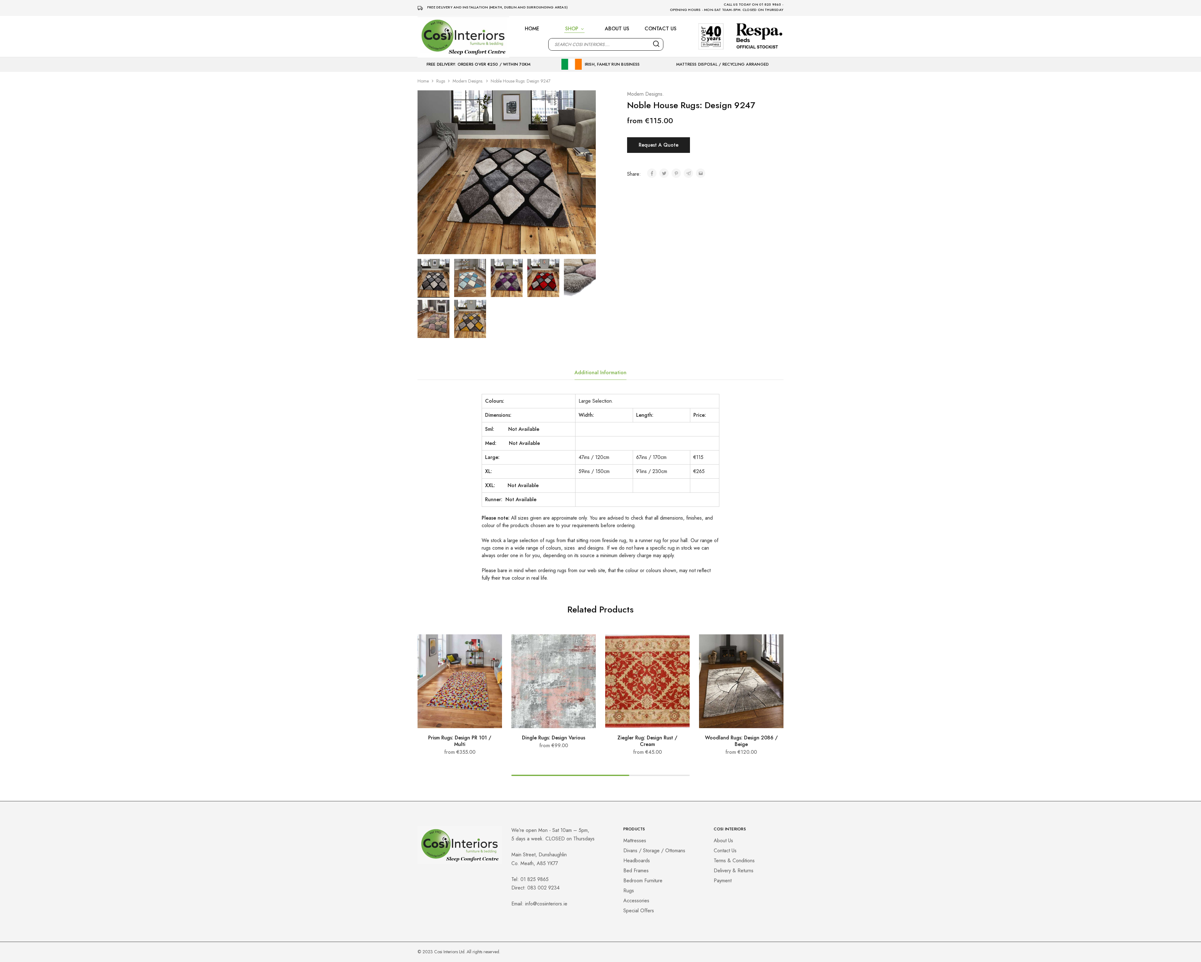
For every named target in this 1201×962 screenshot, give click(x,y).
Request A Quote (658, 145)
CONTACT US (661, 28)
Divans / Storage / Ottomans (654, 850)
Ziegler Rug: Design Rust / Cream (647, 741)
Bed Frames (636, 870)
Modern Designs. (468, 81)
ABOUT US (617, 28)
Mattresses (634, 840)
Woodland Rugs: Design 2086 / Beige (741, 741)
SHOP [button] (571, 28)
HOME (532, 28)
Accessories (636, 900)
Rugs (440, 81)
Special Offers (638, 910)
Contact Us (725, 850)
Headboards (636, 860)
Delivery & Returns (733, 870)
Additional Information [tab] (600, 372)
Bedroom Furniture (642, 880)
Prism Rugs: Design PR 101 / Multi (459, 741)
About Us (723, 840)
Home (423, 81)
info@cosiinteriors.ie (546, 903)
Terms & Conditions (734, 860)
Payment (723, 880)
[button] (460, 725)
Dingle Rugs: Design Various (553, 737)
